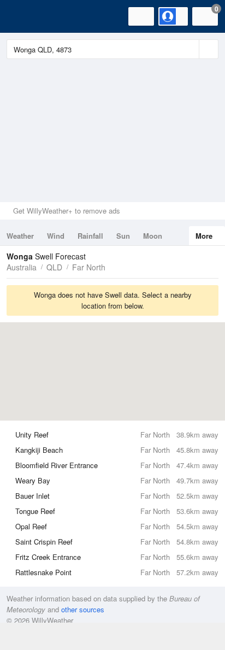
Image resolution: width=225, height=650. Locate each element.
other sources (82, 609)
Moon (152, 236)
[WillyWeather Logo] (25, 16)
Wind (55, 236)
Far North (88, 267)
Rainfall (90, 236)
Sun (123, 236)
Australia (22, 267)
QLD (54, 267)
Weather (20, 236)
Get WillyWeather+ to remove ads (66, 210)
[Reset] (189, 49)
